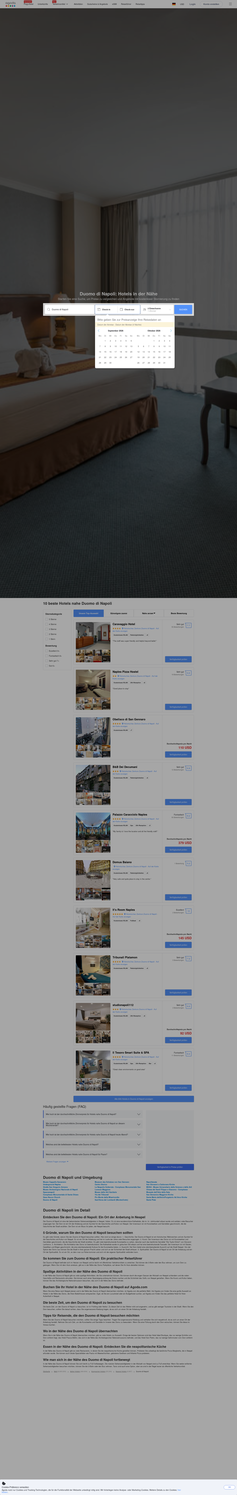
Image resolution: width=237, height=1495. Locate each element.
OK (229, 1487)
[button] (98, 330)
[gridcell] (105, 340)
